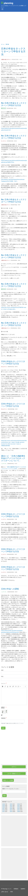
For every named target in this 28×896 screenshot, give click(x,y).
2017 (3, 808)
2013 (11, 810)
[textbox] (14, 696)
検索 (4, 795)
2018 (18, 807)
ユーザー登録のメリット (14, 773)
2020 (3, 807)
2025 (11, 804)
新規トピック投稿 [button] (8, 780)
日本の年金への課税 (10, 589)
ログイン (14, 767)
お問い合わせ (4, 891)
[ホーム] (7, 3)
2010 (11, 811)
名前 (2, 670)
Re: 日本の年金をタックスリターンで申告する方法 (13, 104)
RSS (11, 891)
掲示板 (7, 44)
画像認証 (3, 718)
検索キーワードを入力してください (10, 788)
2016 (11, 808)
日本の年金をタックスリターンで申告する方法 (13, 362)
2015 (18, 808)
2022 (11, 805)
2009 (18, 811)
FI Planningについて (6, 888)
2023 (3, 805)
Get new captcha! (1, 715)
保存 (3, 728)
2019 (11, 807)
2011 (3, 811)
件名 (2, 676)
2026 (3, 804)
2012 (18, 810)
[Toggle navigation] (2, 9)
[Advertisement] (14, 27)
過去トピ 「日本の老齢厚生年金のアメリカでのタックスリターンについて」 (13, 458)
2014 (3, 810)
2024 (18, 804)
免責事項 (23, 888)
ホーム (2, 44)
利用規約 (16, 888)
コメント (3, 683)
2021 (18, 805)
